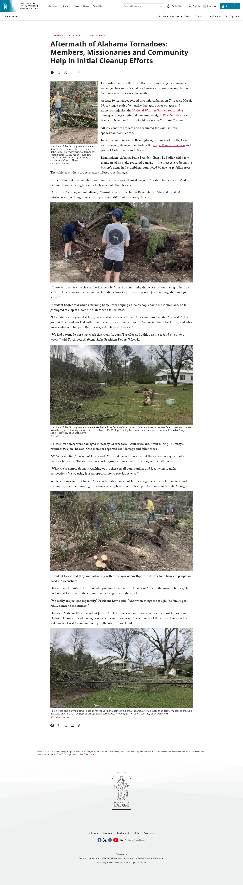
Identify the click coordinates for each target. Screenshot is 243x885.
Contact (199, 16)
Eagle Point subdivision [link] (169, 145)
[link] (52, 725)
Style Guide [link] (89, 754)
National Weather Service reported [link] (156, 110)
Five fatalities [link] (172, 115)
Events (188, 16)
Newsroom (11, 16)
